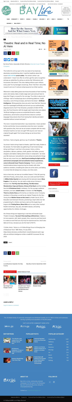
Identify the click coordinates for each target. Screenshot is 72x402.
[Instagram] (54, 382)
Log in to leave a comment (11, 305)
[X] (9, 53)
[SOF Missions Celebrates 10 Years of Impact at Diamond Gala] (7, 350)
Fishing (35, 19)
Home (8, 19)
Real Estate (17, 23)
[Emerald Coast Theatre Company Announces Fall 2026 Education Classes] (24, 279)
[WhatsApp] (17, 53)
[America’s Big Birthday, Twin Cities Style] (7, 360)
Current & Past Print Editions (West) (46, 1)
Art (48, 19)
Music (53, 19)
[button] (68, 19)
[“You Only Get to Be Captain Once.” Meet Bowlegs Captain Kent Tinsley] (7, 340)
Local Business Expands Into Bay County (13, 265)
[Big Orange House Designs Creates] (10, 279)
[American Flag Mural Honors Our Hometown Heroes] (29, 340)
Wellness (41, 19)
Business (9, 23)
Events (22, 19)
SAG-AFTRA (12, 75)
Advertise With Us (15, 1)
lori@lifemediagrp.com (34, 390)
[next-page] (7, 295)
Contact (57, 1)
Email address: (52, 188)
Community (14, 19)
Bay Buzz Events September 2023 (36, 264)
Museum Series (37, 286)
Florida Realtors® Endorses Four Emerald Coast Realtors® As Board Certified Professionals (40, 360)
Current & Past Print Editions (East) (28, 1)
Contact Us (24, 397)
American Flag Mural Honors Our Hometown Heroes (40, 340)
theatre (10, 242)
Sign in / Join (6, 1)
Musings (59, 19)
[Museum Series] (39, 279)
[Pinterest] (13, 53)
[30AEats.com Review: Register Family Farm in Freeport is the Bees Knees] (29, 348)
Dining (28, 19)
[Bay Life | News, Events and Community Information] (36, 10)
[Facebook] (5, 53)
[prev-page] (5, 295)
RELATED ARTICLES (10, 272)
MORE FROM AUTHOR (24, 272)
